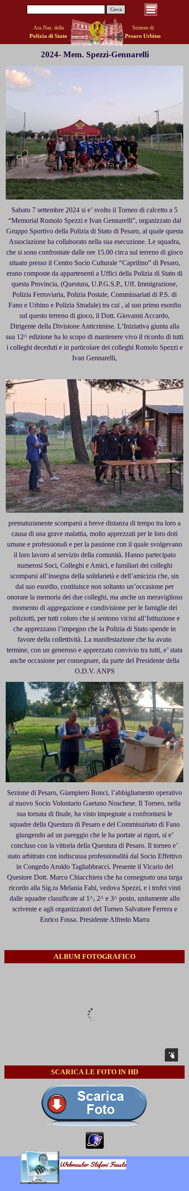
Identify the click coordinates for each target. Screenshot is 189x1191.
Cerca (116, 9)
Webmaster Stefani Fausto (92, 1164)
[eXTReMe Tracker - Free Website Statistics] (95, 1144)
